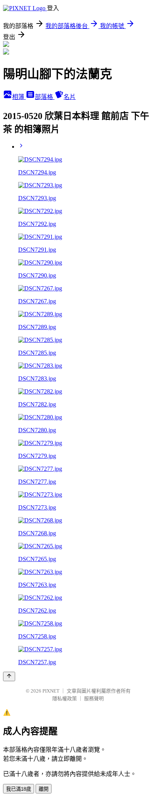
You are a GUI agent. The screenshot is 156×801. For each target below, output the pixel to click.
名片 (70, 97)
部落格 (45, 97)
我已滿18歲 (18, 789)
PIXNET (50, 691)
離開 (43, 789)
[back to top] (9, 676)
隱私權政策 (64, 698)
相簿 (19, 97)
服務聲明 (94, 698)
